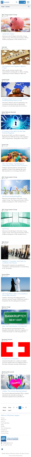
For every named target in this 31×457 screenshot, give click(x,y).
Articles (8, 6)
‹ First (4, 407)
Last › (10, 410)
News (2, 424)
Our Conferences (6, 428)
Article (3, 426)
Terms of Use (4, 431)
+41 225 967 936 (7, 445)
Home (2, 6)
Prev (9, 407)
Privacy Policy (4, 433)
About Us (3, 419)
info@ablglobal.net (7, 443)
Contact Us (4, 430)
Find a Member (5, 423)
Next (4, 410)
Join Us (3, 421)
